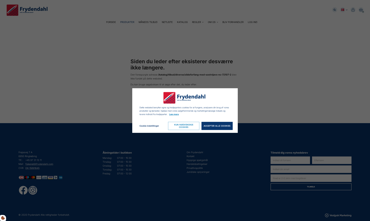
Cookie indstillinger (149, 126)
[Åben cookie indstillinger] (3, 218)
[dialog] (185, 110)
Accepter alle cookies (217, 126)
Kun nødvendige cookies (183, 125)
